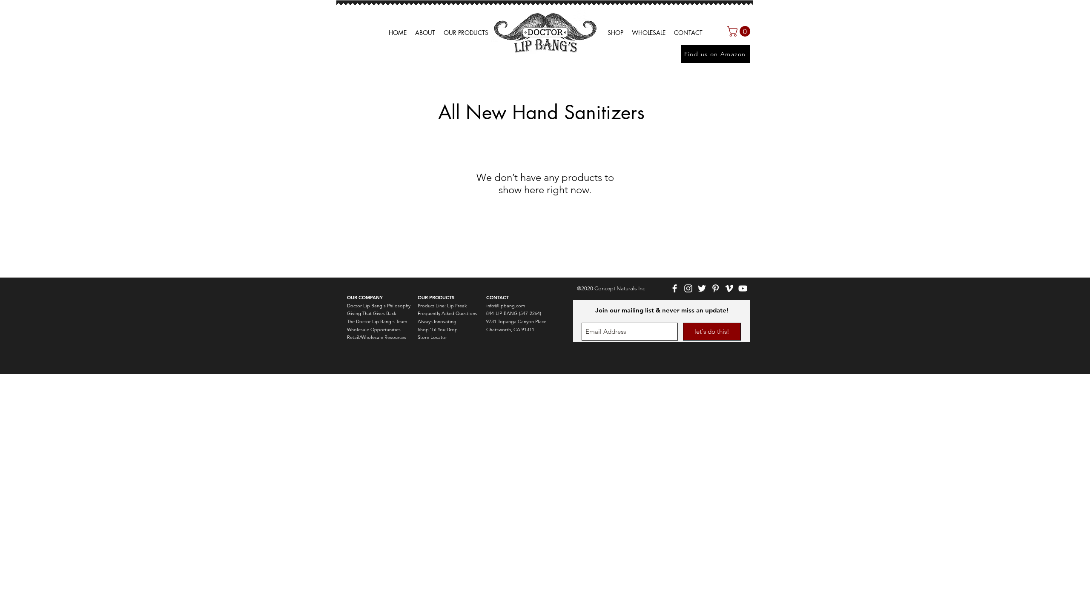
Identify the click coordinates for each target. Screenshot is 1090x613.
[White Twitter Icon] (702, 288)
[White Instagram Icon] (688, 288)
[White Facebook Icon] (674, 288)
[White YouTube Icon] (742, 288)
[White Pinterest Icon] (715, 288)
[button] (649, 33)
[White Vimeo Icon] (729, 288)
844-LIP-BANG (502, 313)
